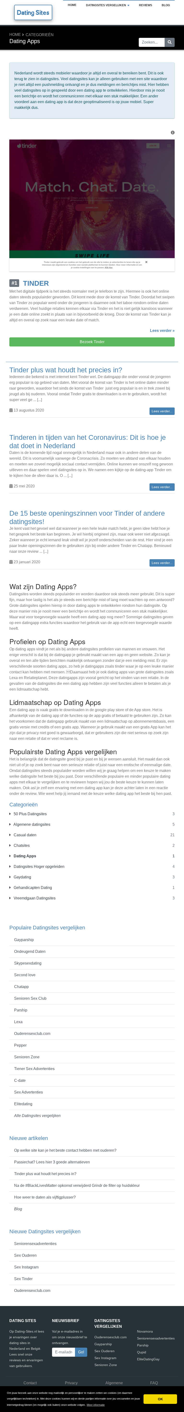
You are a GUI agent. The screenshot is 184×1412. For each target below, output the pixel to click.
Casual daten (24, 835)
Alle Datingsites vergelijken (37, 1116)
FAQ (154, 1383)
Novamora (145, 1331)
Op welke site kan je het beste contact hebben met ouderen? (65, 1150)
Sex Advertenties (28, 1092)
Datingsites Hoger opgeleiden (38, 867)
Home (72, 5)
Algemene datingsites (31, 824)
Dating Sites (33, 12)
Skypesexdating (27, 963)
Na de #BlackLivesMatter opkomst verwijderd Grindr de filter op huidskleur (77, 1185)
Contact (30, 1383)
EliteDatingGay (148, 1359)
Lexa (18, 1022)
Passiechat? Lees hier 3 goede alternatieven (52, 1162)
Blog (166, 5)
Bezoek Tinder (92, 342)
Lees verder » (162, 331)
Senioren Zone (27, 1057)
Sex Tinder (23, 1279)
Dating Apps (24, 856)
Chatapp (21, 987)
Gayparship (24, 940)
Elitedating (23, 1104)
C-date (20, 1080)
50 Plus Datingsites (30, 814)
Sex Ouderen (25, 1255)
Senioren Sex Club (30, 998)
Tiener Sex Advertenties (34, 1069)
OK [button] (160, 1399)
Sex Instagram (26, 1267)
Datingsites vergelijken (106, 5)
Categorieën (40, 35)
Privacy (71, 1383)
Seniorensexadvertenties (35, 1244)
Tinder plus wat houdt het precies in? (45, 1174)
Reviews (145, 5)
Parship (20, 1010)
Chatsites (21, 845)
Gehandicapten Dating (32, 888)
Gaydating (22, 877)
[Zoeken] (170, 42)
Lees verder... (162, 411)
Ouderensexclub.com (32, 1034)
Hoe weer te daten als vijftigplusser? (45, 1197)
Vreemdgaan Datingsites (34, 898)
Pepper (20, 1045)
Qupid (141, 1352)
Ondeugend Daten (30, 951)
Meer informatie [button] (96, 1404)
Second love (24, 975)
